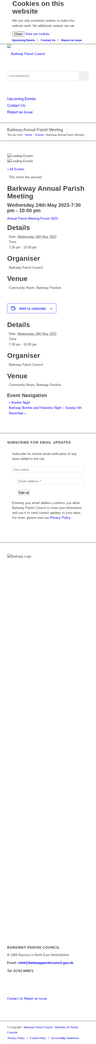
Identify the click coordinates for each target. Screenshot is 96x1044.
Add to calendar (32, 308)
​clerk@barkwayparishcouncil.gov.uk (45, 963)
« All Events (15, 169)
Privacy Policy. (60, 518)
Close (18, 34)
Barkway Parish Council (38, 1027)
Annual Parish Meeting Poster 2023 (32, 218)
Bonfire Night (19, 402)
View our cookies (37, 34)
